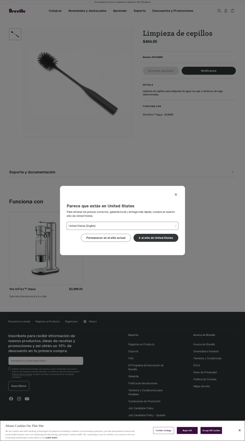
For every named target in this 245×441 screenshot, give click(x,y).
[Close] (175, 195)
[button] (156, 238)
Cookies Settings (163, 430)
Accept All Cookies (211, 430)
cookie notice (51, 437)
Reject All (187, 430)
